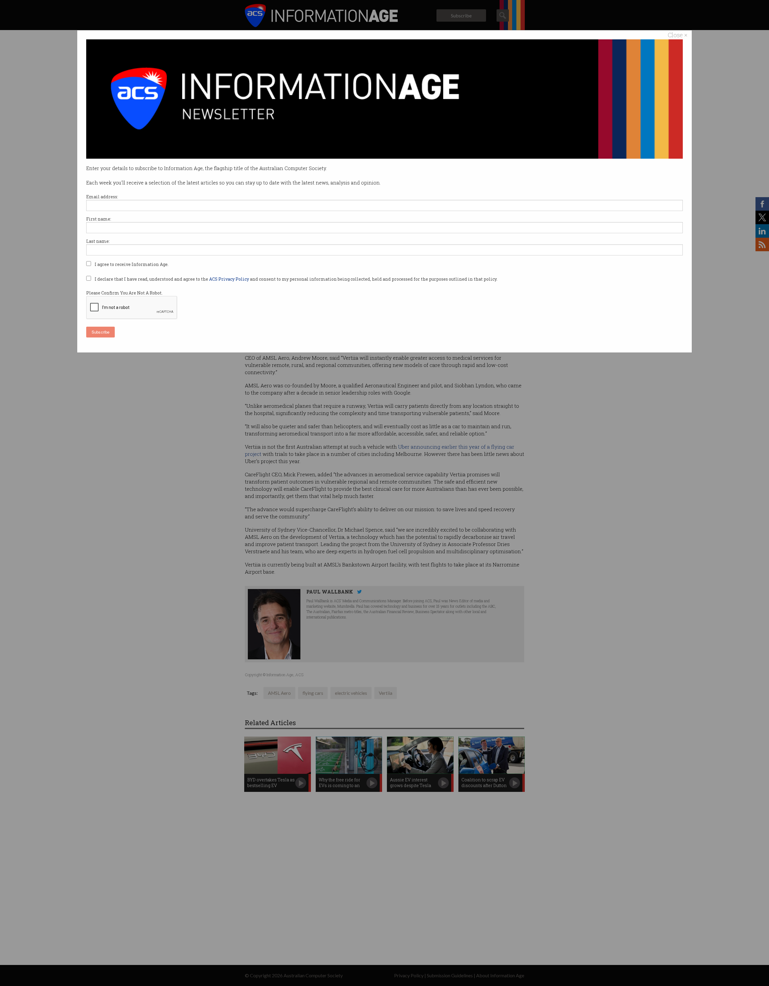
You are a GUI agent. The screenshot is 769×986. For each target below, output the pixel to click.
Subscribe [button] (100, 332)
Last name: (98, 241)
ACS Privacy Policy (229, 279)
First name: (98, 219)
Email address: (102, 197)
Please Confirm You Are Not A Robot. (124, 293)
